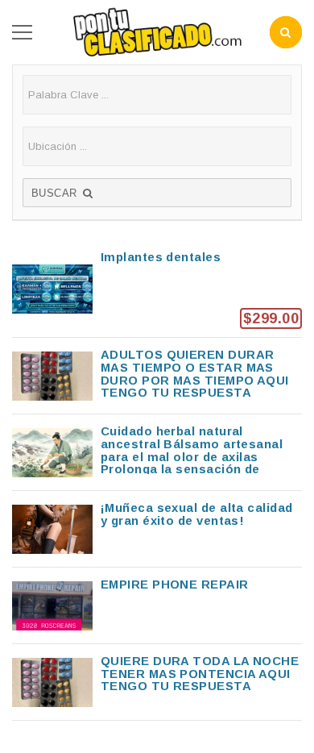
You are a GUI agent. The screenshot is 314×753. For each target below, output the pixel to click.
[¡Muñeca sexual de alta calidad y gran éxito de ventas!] (157, 529)
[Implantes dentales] (157, 288)
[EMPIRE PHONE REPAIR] (157, 605)
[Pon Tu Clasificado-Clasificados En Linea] (157, 31)
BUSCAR (56, 193)
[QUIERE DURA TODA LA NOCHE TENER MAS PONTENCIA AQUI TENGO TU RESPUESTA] (157, 682)
